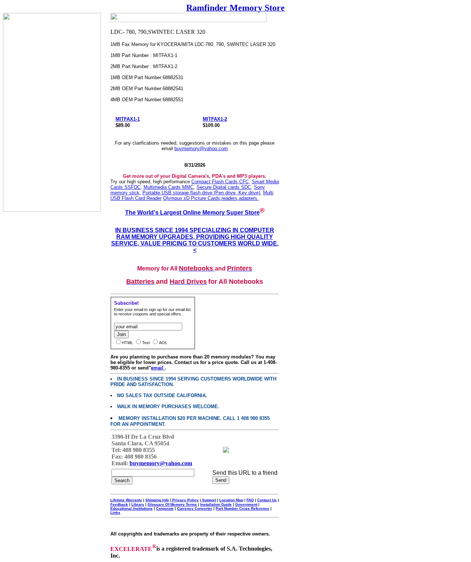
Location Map (231, 500)
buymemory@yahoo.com (201, 148)
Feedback (119, 504)
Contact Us (267, 500)
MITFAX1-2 (215, 119)
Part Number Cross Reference (242, 508)
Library (137, 504)
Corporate (165, 508)
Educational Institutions (131, 508)
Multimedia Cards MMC (169, 187)
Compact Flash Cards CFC (220, 181)
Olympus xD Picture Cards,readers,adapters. (211, 198)
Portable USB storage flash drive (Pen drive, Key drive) (201, 192)
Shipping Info (157, 500)
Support (208, 500)
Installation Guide (216, 504)
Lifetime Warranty (126, 500)
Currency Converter (194, 508)
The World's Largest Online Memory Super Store (192, 212)
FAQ (250, 500)
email (158, 368)
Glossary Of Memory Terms (172, 504)
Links (115, 512)
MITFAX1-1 (128, 119)
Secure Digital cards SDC (223, 187)
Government (246, 504)
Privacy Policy (185, 500)
